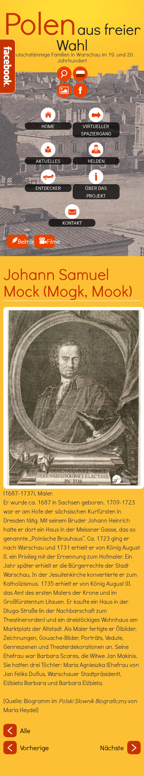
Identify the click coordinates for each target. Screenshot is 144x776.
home (48, 126)
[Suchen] (64, 73)
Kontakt (72, 222)
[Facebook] (80, 90)
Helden (96, 160)
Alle (25, 730)
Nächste (112, 747)
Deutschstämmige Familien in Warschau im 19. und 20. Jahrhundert (72, 46)
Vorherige (34, 747)
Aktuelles (48, 160)
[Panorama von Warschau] (64, 90)
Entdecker (48, 188)
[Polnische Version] (80, 73)
